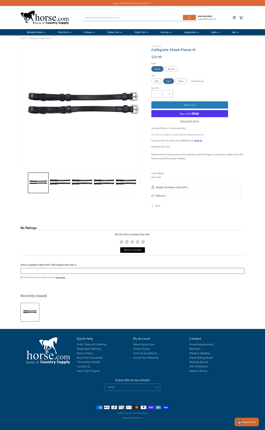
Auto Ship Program (88, 371)
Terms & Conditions (145, 353)
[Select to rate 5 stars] (143, 241)
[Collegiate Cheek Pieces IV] (30, 312)
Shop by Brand (198, 362)
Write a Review (132, 250)
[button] (197, 187)
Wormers (165, 32)
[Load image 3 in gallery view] (82, 183)
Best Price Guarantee (90, 357)
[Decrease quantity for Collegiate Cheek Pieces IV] (155, 94)
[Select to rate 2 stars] (127, 241)
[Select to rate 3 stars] (132, 241)
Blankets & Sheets (34, 32)
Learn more (60, 277)
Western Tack (113, 32)
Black (157, 69)
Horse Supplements (201, 344)
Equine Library (198, 371)
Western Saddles (199, 353)
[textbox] (132, 271)
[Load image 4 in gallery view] (104, 183)
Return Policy (85, 353)
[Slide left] (24, 182)
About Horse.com (144, 344)
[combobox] (139, 17)
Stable (214, 32)
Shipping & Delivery (89, 348)
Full (169, 81)
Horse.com (127, 413)
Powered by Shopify (140, 413)
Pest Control (63, 32)
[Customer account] (234, 17)
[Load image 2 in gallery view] (60, 183)
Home (23, 38)
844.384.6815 (205, 16)
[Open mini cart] (241, 17)
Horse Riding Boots (201, 357)
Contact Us (83, 366)
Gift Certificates (198, 366)
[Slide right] (140, 182)
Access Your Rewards (145, 357)
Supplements (190, 32)
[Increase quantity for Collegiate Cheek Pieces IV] (169, 94)
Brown (171, 69)
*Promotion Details (88, 362)
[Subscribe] (156, 387)
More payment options (189, 121)
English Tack (139, 32)
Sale (234, 32)
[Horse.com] (45, 17)
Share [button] (158, 205)
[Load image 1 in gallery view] (38, 183)
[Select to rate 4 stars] (137, 241)
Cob (157, 81)
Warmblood (197, 81)
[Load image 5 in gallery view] (126, 183)
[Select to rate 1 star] (121, 241)
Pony (181, 81)
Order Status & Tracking (91, 344)
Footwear (88, 32)
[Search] (189, 17)
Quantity (155, 88)
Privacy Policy (141, 348)
